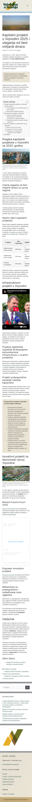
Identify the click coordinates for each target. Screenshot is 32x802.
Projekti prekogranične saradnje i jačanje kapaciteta (17, 121)
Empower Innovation (8, 575)
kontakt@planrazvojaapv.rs (10, 764)
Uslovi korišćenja (7, 784)
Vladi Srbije (15, 278)
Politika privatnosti (8, 779)
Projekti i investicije (10, 669)
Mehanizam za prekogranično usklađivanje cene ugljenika (14, 131)
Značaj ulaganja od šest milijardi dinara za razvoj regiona (17, 108)
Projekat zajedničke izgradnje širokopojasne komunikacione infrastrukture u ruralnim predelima (15, 117)
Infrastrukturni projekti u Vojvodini (14, 113)
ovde (16, 213)
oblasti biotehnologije (9, 514)
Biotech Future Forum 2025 (14, 127)
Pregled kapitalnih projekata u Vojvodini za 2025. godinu (15, 105)
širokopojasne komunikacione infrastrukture (15, 365)
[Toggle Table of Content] (26, 102)
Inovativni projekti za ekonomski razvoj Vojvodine (16, 124)
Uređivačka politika (8, 781)
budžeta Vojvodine (16, 232)
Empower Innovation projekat (14, 129)
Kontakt (4, 774)
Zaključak (7, 134)
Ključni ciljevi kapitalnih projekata (15, 111)
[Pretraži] (27, 687)
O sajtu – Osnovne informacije (11, 776)
